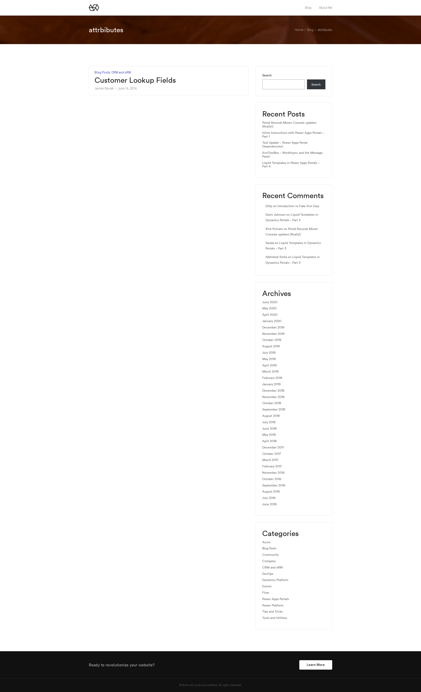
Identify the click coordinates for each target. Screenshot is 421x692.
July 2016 (269, 498)
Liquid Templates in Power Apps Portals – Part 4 (290, 165)
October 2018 (271, 403)
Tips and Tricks (272, 611)
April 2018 (269, 441)
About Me (325, 7)
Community (270, 555)
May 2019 (269, 359)
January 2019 (271, 384)
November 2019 (273, 334)
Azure (266, 542)
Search (267, 75)
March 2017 (270, 460)
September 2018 (273, 409)
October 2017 (271, 454)
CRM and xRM (121, 72)
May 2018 (269, 435)
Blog (308, 7)
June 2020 (269, 302)
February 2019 (272, 378)
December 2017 (273, 447)
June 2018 (269, 428)
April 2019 (269, 365)
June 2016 (269, 504)
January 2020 (271, 321)
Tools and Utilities (274, 618)
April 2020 (269, 315)
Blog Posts (102, 72)
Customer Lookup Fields (135, 80)
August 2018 (271, 416)
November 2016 (273, 473)
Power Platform (273, 605)
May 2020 (269, 308)
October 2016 (271, 479)
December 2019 (273, 327)
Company (269, 561)
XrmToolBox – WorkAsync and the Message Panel (292, 154)
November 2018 (273, 397)
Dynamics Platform (275, 580)
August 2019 (271, 346)
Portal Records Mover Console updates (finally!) (289, 124)
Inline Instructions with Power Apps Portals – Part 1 (293, 134)
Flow (265, 593)
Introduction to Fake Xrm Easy (298, 206)
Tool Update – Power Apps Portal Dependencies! (284, 144)
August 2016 (271, 491)
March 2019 (270, 371)
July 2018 (269, 422)
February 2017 (272, 466)
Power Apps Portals (275, 599)
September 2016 (273, 485)
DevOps (267, 574)
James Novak (104, 88)
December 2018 (273, 391)
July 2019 (269, 353)
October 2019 (271, 340)
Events (266, 586)
